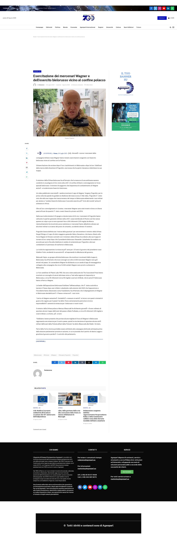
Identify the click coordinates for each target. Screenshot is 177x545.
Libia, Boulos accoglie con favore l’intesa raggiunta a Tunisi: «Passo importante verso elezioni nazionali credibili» (35, 8)
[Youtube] (90, 487)
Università (109, 27)
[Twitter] (27, 153)
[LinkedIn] (27, 158)
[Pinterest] (27, 163)
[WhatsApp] (27, 177)
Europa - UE (37, 71)
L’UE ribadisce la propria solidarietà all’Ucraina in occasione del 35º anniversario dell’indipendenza (44, 414)
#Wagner (54, 355)
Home (34, 36)
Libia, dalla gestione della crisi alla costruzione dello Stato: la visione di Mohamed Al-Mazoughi (69, 414)
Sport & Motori (129, 27)
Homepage (39, 27)
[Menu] (173, 27)
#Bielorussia (37, 355)
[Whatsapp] (105, 487)
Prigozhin (75, 355)
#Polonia (46, 355)
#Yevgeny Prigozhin (64, 355)
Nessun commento (78, 84)
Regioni (100, 27)
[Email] (27, 167)
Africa (60, 408)
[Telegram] (27, 172)
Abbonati (162, 18)
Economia (74, 27)
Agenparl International (87, 27)
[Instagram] (95, 487)
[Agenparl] (88, 18)
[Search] (170, 27)
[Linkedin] (100, 487)
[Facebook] (27, 148)
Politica (57, 27)
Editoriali (49, 27)
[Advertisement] (88, 54)
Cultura (118, 27)
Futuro (139, 27)
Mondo (65, 27)
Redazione (41, 84)
